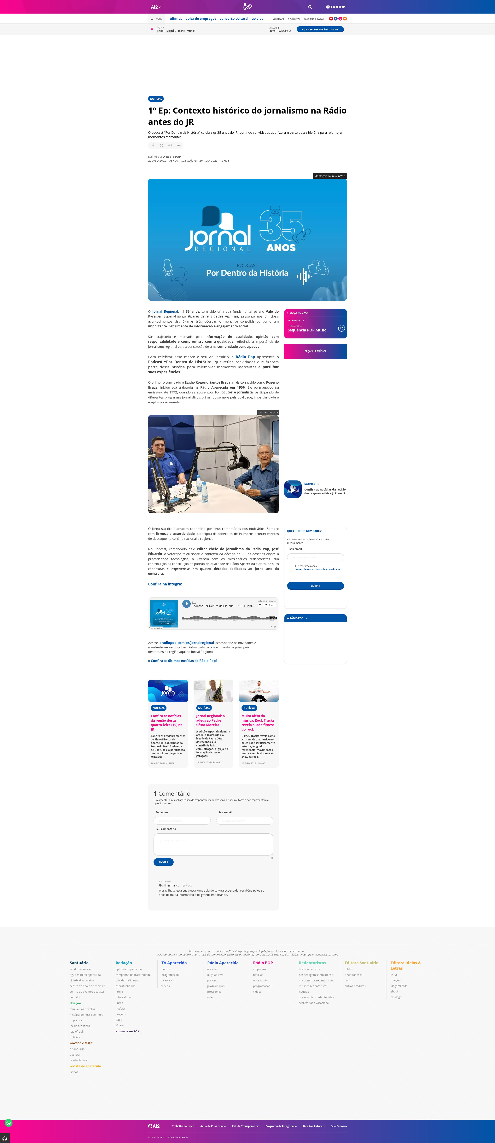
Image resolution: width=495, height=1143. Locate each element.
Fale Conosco (339, 1126)
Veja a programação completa (320, 29)
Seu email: (296, 549)
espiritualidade (125, 986)
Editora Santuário (361, 962)
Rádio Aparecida (223, 962)
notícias (75, 1037)
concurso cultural (234, 18)
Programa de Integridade (281, 1126)
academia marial (80, 969)
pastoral (75, 1054)
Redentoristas (312, 962)
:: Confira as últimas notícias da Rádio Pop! (182, 660)
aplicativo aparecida (129, 969)
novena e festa (81, 1043)
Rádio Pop (245, 356)
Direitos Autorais (313, 1126)
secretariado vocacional (314, 1003)
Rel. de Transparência (245, 1126)
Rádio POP (263, 962)
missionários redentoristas (316, 980)
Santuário (79, 962)
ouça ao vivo (215, 975)
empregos (259, 969)
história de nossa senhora (86, 1014)
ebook (394, 991)
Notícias (156, 99)
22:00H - (280, 30)
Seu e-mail (225, 812)
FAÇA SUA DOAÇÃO (314, 18)
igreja (119, 991)
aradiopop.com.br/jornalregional (187, 642)
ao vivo (258, 18)
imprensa (76, 1020)
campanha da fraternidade (133, 975)
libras (119, 1003)
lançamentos (399, 986)
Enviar (163, 862)
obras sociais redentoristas (316, 997)
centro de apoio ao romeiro (87, 986)
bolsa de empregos (200, 18)
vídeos (74, 1072)
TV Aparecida (174, 962)
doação (75, 1003)
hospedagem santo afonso (316, 975)
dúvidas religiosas (127, 980)
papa (119, 1020)
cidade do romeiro (82, 980)
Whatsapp (278, 18)
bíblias (349, 969)
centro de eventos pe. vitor (87, 991)
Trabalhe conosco (183, 1126)
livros (348, 980)
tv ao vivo (167, 980)
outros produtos (355, 986)
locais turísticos (80, 1026)
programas (214, 991)
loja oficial (76, 1031)
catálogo (396, 997)
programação (170, 975)
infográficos (123, 997)
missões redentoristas (313, 986)
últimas (176, 18)
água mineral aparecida (85, 975)
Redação (124, 962)
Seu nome (162, 812)
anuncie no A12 (127, 1031)
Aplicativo (294, 18)
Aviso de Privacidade (213, 1126)
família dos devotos (82, 1009)
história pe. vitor (309, 969)
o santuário (77, 1049)
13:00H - (175, 31)
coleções (396, 980)
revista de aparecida (85, 1066)
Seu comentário (166, 829)
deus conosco (353, 975)
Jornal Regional (165, 311)
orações (121, 1014)
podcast (212, 980)
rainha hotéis (78, 1060)
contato (74, 997)
